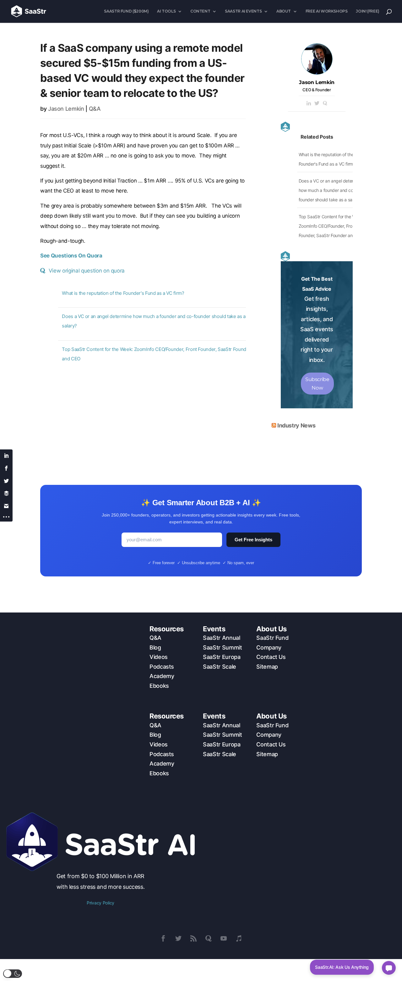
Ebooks (159, 685)
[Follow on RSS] (193, 938)
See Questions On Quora (71, 255)
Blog (155, 647)
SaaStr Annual (221, 637)
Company (268, 647)
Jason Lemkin (66, 108)
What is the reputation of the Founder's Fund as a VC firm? (123, 293)
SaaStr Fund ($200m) (126, 11)
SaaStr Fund (272, 637)
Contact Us (270, 657)
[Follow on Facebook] (163, 938)
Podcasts (161, 666)
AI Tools (166, 11)
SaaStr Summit (222, 647)
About (283, 11)
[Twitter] (316, 104)
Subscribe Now (317, 383)
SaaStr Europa (221, 657)
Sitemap (267, 666)
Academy (161, 676)
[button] (12, 973)
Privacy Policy (100, 902)
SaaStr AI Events (243, 11)
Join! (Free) (367, 11)
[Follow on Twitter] (178, 938)
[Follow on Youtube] (223, 938)
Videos (158, 657)
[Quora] (325, 104)
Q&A (95, 108)
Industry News (296, 425)
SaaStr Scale (219, 666)
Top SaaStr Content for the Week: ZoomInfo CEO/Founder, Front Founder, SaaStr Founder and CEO (332, 226)
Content (200, 11)
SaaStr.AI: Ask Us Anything (342, 967)
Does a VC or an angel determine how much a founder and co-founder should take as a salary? (331, 190)
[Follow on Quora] (208, 938)
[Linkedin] (308, 104)
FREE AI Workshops (327, 11)
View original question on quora (87, 271)
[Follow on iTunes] (238, 938)
